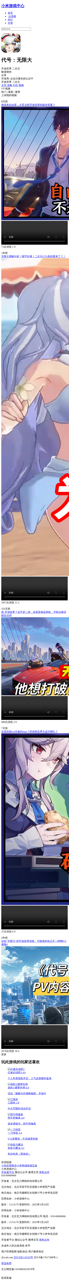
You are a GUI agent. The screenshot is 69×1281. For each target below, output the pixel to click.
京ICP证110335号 (23, 1257)
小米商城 (22, 1165)
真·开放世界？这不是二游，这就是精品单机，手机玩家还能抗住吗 (33, 614)
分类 (10, 23)
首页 (10, 13)
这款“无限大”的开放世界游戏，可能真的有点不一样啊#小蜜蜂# (33, 943)
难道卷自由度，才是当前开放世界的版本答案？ (28, 104)
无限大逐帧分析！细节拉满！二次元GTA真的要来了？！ (33, 256)
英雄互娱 (32, 1165)
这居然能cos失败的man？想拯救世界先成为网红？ (29, 731)
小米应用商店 (9, 1165)
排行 (10, 19)
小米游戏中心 (12, 6)
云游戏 (12, 16)
